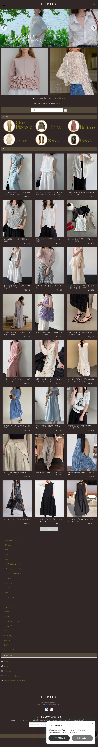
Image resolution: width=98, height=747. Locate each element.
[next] (94, 28)
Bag (5, 631)
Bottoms (8, 578)
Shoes (6, 612)
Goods (7, 640)
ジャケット (10, 597)
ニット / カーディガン (14, 573)
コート (8, 602)
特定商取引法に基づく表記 (14, 680)
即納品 (6, 645)
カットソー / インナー (14, 569)
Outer (6, 593)
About (7, 661)
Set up (8, 554)
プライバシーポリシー (13, 676)
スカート (9, 583)
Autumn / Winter (10, 650)
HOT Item (7, 545)
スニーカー (10, 626)
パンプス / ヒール (12, 621)
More (49, 529)
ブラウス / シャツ (13, 564)
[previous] (4, 28)
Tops (6, 559)
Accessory (8, 635)
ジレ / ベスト (11, 607)
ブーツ (8, 616)
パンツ (8, 588)
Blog (6, 666)
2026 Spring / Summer (13, 540)
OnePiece (8, 550)
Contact (7, 671)
